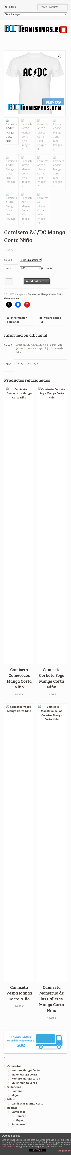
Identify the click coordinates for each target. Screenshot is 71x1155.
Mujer (15, 1095)
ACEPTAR (37, 1150)
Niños (60, 294)
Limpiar (49, 268)
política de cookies (11, 1146)
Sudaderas (14, 1087)
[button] (59, 56)
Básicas (12, 1107)
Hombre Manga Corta (25, 1070)
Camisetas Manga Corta (42, 294)
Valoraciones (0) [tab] (50, 320)
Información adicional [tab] (17, 320)
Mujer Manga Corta (24, 1074)
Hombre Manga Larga (25, 1078)
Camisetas (14, 1066)
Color (8, 259)
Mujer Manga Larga (24, 1082)
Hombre (16, 1091)
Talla (7, 268)
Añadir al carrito (36, 281)
